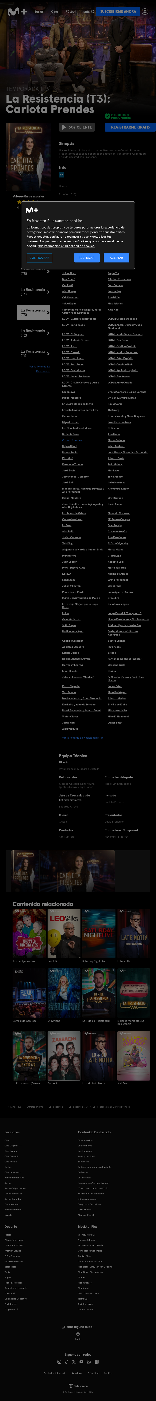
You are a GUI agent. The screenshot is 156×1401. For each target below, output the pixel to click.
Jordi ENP (67, 482)
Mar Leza (113, 470)
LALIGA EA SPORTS (14, 1245)
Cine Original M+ (13, 1145)
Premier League (13, 1250)
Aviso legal (77, 1373)
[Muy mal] (19, 202)
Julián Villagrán (71, 585)
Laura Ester (115, 686)
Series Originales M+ (15, 1188)
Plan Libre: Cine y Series (90, 1272)
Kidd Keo (113, 309)
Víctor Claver (70, 716)
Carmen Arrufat (117, 531)
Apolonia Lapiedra (73, 646)
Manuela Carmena (119, 513)
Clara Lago (114, 555)
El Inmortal (83, 1161)
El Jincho (113, 428)
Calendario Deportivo (16, 1298)
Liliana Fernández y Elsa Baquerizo (128, 619)
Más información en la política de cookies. (66, 246)
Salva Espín (69, 303)
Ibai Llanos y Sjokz (72, 631)
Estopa (112, 652)
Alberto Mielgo (117, 698)
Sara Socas (68, 579)
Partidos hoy (11, 1304)
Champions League (14, 1240)
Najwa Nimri (69, 446)
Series (39, 12)
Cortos (8, 1167)
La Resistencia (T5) (33, 271)
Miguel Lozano (70, 422)
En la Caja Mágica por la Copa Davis (80, 605)
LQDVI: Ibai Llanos (73, 358)
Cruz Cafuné (115, 497)
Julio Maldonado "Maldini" (78, 677)
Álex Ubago (69, 291)
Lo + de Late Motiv (93, 1083)
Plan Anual (83, 1288)
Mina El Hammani (118, 716)
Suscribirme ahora (118, 11)
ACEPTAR (116, 258)
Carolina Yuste (116, 664)
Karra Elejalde (71, 686)
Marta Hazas (115, 549)
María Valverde (117, 567)
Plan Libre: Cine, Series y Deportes (95, 1266)
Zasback (52, 1083)
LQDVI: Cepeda (71, 352)
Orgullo (8, 1215)
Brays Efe (113, 597)
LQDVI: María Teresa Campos (125, 334)
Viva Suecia (69, 692)
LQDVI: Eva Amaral (119, 376)
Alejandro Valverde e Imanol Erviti (82, 549)
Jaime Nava (69, 273)
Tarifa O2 (83, 1298)
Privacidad (93, 1373)
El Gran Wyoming (118, 543)
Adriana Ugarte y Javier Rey (124, 625)
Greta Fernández (118, 579)
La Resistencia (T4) (33, 291)
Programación (12, 1309)
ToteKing (67, 543)
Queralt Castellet (72, 640)
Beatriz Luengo (117, 640)
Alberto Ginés (116, 458)
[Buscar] (92, 11)
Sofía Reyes (69, 625)
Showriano (54, 1020)
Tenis (7, 1272)
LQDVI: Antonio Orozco (75, 340)
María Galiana (116, 440)
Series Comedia (13, 1199)
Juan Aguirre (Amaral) (121, 591)
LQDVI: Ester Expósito (120, 358)
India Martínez (116, 482)
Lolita (65, 613)
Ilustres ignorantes (24, 961)
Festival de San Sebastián (91, 1193)
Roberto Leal (116, 561)
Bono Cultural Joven (88, 1293)
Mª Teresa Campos (119, 519)
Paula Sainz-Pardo (73, 591)
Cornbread (114, 585)
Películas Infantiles (14, 1177)
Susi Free (122, 1083)
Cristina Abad (70, 297)
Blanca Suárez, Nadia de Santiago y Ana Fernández (83, 490)
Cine (54, 12)
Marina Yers (69, 555)
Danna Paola (69, 452)
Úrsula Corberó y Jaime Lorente (127, 391)
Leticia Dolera (70, 652)
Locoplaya (68, 391)
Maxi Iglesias (115, 303)
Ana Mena (114, 434)
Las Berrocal (84, 1177)
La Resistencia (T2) (33, 333)
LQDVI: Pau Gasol (118, 340)
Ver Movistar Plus (86, 1234)
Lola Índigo (114, 291)
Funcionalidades (86, 1240)
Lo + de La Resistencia (96, 1020)
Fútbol (71, 12)
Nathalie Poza (70, 434)
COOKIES (108, 1373)
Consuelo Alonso (72, 519)
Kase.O (66, 573)
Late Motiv (123, 961)
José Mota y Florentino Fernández (128, 452)
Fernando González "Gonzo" (125, 658)
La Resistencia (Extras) (26, 1083)
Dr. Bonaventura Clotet (122, 397)
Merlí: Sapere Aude (73, 567)
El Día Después (12, 1256)
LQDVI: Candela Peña (120, 364)
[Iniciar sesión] (145, 11)
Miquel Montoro (71, 397)
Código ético (84, 1256)
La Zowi (66, 525)
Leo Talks (53, 961)
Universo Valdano (14, 1261)
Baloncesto (10, 1266)
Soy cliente (80, 127)
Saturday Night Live (94, 961)
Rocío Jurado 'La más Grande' (93, 1183)
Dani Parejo (115, 525)
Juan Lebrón (69, 561)
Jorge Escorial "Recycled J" (125, 613)
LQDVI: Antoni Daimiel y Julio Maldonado (125, 326)
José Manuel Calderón (75, 476)
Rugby (8, 1277)
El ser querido (85, 1140)
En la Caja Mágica (118, 603)
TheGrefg (113, 409)
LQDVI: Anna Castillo (120, 382)
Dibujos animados (87, 1199)
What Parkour (116, 446)
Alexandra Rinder (118, 488)
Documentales (12, 1204)
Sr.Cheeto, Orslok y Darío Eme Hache (126, 679)
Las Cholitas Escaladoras (77, 428)
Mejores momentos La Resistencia (130, 1022)
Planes (81, 1277)
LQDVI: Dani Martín (73, 370)
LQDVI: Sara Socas (73, 364)
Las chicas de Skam (119, 422)
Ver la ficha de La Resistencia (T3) (82, 737)
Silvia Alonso (115, 476)
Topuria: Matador (13, 1282)
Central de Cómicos (24, 1020)
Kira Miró (67, 458)
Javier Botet (115, 722)
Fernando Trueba (72, 464)
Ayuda (78, 1339)
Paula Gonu (115, 403)
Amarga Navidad (86, 1156)
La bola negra (85, 1145)
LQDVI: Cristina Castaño (122, 346)
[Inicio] (17, 11)
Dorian (112, 671)
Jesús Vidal (68, 722)
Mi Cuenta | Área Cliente (90, 1245)
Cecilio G (67, 285)
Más (86, 12)
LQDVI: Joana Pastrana (76, 376)
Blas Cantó (68, 279)
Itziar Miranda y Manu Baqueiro (126, 416)
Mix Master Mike (117, 710)
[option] (25, 871)
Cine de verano (12, 1172)
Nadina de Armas (118, 573)
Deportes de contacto (16, 1288)
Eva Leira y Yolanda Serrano (79, 704)
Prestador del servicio (55, 1373)
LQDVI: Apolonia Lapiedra (123, 370)
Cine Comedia (12, 1156)
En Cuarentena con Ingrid (77, 403)
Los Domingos (85, 1151)
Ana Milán (114, 297)
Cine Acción (11, 1161)
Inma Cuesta (69, 671)
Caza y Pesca (84, 1209)
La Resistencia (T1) (33, 353)
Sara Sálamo (115, 285)
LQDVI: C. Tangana (73, 334)
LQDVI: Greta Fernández (122, 318)
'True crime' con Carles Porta (93, 1188)
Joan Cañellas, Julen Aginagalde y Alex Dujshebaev (82, 505)
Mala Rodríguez (117, 692)
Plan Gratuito (85, 1282)
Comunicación (85, 1309)
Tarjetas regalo (85, 1304)
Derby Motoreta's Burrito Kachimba (123, 633)
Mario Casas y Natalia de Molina (81, 597)
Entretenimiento (13, 1209)
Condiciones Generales (90, 1250)
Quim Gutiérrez (71, 619)
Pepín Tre (113, 273)
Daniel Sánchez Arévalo (76, 658)
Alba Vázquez (70, 728)
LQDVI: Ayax (69, 346)
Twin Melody (115, 464)
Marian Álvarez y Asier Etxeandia (81, 698)
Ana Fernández (117, 537)
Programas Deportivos (89, 1204)
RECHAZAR (87, 258)
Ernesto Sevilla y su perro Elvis (80, 409)
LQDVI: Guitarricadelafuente (79, 318)
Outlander (83, 1172)
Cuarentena (69, 416)
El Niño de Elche (117, 704)
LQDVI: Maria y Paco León (123, 352)
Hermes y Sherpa (72, 664)
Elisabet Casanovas (119, 279)
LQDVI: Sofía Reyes (73, 324)
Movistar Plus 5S (86, 1215)
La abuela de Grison (74, 513)
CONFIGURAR (39, 258)
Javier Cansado (71, 537)
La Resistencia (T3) (33, 312)
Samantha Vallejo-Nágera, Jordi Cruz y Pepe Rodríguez (81, 311)
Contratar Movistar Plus (90, 1261)
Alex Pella (68, 531)
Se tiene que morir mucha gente (94, 1167)
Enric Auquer (116, 504)
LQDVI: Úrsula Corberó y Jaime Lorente (80, 384)
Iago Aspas (114, 646)
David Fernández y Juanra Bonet (81, 710)
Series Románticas (14, 1193)
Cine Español (11, 1151)
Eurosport (10, 1293)
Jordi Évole (69, 470)
